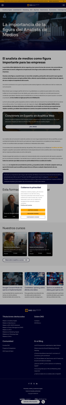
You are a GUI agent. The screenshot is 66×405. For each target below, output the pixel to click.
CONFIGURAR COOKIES (33, 217)
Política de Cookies (26, 205)
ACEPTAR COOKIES (33, 210)
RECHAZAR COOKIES (33, 213)
